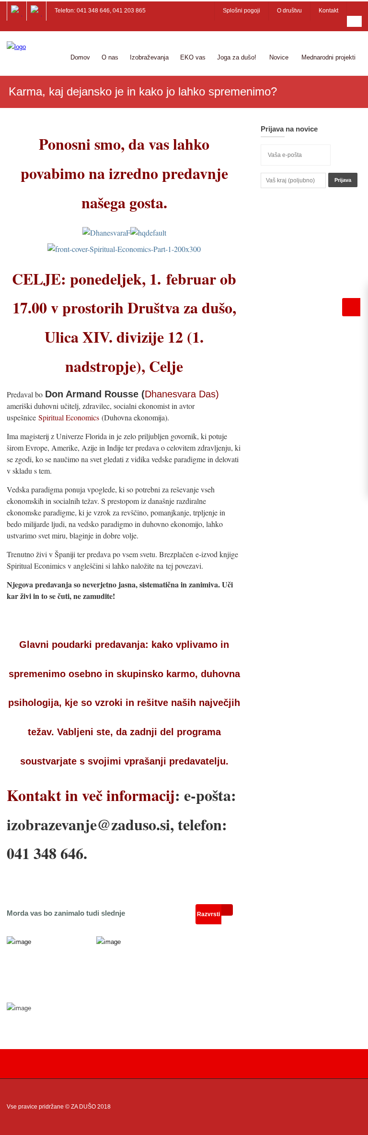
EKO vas (193, 57)
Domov (80, 57)
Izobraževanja (149, 57)
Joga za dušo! (236, 57)
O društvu (289, 10)
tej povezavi (183, 566)
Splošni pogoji (241, 10)
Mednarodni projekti (328, 57)
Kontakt (328, 10)
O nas (110, 57)
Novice (278, 57)
